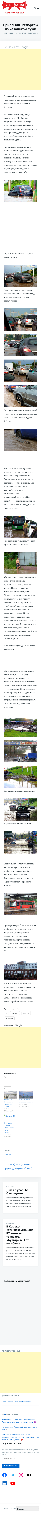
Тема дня (7, 1154)
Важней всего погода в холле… (26, 1101)
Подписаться (10, 1466)
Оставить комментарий (27, 33)
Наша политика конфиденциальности (16, 1401)
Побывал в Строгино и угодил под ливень (8, 1103)
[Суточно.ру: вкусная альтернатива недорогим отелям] (10, 1118)
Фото (28, 1169)
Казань (27, 1164)
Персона (10, 1187)
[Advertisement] (20, 69)
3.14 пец (8, 1164)
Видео (18, 1164)
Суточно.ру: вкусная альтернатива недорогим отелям (9, 1127)
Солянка (10, 1223)
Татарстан (19, 1169)
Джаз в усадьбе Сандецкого (17, 1191)
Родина (8, 1169)
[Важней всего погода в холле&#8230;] (26, 1095)
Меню (38, 8)
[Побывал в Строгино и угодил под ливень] (10, 1095)
